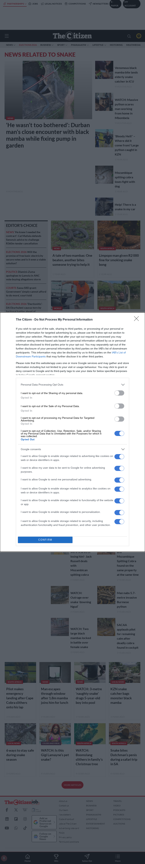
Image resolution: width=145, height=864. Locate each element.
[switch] (119, 393)
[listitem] (72, 385)
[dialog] (72, 432)
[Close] (137, 319)
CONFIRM (45, 539)
